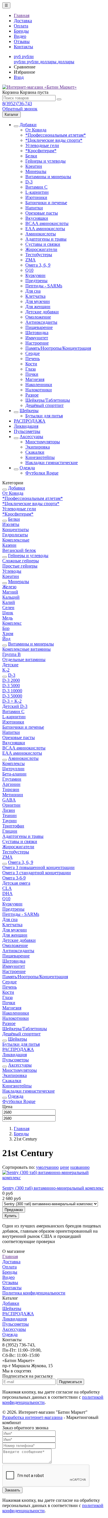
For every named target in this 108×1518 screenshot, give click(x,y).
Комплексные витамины (26, 649)
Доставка (23, 20)
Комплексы (13, 763)
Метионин (12, 794)
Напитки (34, 207)
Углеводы (11, 571)
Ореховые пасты (41, 213)
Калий (8, 602)
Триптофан (13, 825)
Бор (6, 628)
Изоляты (10, 524)
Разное (32, 394)
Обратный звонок (19, 108)
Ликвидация (26, 426)
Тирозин (10, 789)
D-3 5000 (11, 685)
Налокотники (38, 389)
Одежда (27, 467)
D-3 (29, 181)
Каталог (11, 114)
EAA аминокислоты (45, 228)
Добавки (28, 124)
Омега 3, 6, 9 (37, 265)
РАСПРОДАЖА (30, 420)
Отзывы (22, 41)
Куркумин (35, 275)
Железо (9, 586)
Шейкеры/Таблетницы (47, 400)
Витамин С (36, 187)
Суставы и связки (42, 244)
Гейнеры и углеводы (45, 161)
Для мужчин (37, 301)
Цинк (7, 612)
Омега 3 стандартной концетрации (36, 872)
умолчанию (47, 1167)
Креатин (33, 166)
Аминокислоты (40, 233)
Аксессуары (31, 436)
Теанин (9, 815)
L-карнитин (37, 192)
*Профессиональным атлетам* (55, 135)
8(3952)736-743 (17, 103)
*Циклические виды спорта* (53, 140)
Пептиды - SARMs (43, 285)
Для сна (33, 291)
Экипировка (37, 446)
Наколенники (38, 384)
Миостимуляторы (42, 441)
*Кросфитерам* (40, 150)
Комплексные (15, 539)
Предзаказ (14, 1210)
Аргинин (11, 784)
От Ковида (35, 129)
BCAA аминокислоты (47, 223)
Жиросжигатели (41, 249)
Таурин (9, 820)
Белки (31, 155)
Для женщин (37, 306)
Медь (7, 617)
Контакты (23, 46)
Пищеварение (39, 327)
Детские (10, 664)
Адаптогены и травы (46, 239)
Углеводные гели (42, 145)
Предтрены (36, 280)
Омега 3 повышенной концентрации (38, 867)
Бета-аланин (14, 773)
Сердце (32, 353)
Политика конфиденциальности (33, 1292)
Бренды (21, 31)
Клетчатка (35, 296)
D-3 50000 (12, 695)
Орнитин (11, 805)
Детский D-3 (14, 706)
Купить (11, 1216)
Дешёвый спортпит (44, 405)
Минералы (35, 171)
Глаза (30, 369)
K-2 (6, 669)
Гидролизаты (15, 534)
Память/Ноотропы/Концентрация (58, 348)
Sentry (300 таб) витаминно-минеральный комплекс (53, 1188)
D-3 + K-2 (12, 701)
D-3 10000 (12, 690)
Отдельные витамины (24, 659)
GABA (9, 799)
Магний (10, 591)
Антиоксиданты (41, 322)
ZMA (30, 259)
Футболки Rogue (41, 472)
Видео (20, 36)
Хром (7, 633)
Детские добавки (42, 311)
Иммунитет (36, 337)
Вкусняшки (36, 218)
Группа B (11, 654)
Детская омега (16, 883)
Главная (21, 15)
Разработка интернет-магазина (32, 1417)
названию (80, 1167)
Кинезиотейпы (40, 457)
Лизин (8, 810)
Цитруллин (13, 768)
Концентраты (15, 529)
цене (64, 1167)
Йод (6, 638)
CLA (7, 888)
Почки (31, 374)
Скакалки (34, 452)
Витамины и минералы (48, 176)
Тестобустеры (38, 254)
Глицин (9, 831)
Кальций (11, 597)
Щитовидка (36, 332)
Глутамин (11, 779)
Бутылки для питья (44, 415)
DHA (7, 893)
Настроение (37, 343)
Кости (31, 363)
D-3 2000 (11, 680)
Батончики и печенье (46, 202)
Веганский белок (19, 550)
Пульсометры (27, 431)
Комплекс (12, 623)
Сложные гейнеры (20, 560)
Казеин (9, 545)
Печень (32, 358)
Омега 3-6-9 (14, 877)
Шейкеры (29, 410)
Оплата (21, 25)
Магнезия (34, 379)
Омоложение (38, 317)
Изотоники (36, 197)
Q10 (29, 270)
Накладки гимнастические (51, 462)
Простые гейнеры (19, 565)
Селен (8, 607)
